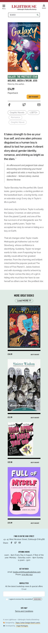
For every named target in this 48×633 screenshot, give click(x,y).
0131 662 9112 (27, 575)
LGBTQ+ (33, 112)
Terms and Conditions (24, 611)
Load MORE (24, 300)
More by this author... (16, 84)
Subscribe (37, 599)
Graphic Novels (17, 112)
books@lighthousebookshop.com (27, 572)
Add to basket (33, 97)
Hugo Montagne (22, 626)
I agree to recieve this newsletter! (21, 599)
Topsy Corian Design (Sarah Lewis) (27, 623)
